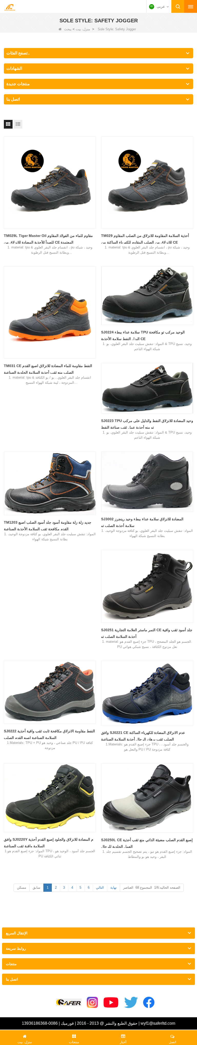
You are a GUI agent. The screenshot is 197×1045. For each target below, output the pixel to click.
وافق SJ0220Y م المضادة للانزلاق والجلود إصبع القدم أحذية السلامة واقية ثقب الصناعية (48, 842)
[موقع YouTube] (111, 1002)
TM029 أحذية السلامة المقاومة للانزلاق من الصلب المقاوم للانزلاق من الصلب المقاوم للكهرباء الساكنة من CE (145, 239)
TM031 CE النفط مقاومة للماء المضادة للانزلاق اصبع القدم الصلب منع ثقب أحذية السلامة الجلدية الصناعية (48, 369)
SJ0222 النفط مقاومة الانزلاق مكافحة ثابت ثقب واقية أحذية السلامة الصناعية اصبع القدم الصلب (49, 734)
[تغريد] (131, 1002)
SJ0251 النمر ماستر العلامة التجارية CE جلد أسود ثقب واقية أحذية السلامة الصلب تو (146, 633)
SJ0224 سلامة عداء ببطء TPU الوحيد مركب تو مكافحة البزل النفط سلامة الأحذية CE (143, 335)
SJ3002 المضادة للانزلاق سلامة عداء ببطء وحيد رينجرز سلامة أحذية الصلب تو (142, 522)
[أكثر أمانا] (69, 1002)
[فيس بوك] (148, 1002)
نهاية (113, 887)
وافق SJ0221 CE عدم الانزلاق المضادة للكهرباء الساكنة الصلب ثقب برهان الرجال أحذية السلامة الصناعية (143, 736)
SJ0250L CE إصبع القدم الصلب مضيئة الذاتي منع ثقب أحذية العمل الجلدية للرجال (147, 843)
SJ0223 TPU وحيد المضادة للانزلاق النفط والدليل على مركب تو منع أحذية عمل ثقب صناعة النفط (147, 424)
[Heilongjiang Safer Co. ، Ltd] (10, 7)
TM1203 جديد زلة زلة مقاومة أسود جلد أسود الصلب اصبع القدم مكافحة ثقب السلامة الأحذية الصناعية (47, 525)
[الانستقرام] (92, 1002)
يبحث (68, 29)
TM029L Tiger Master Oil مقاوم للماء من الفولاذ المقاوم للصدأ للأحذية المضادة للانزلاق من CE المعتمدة (48, 239)
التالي (100, 887)
